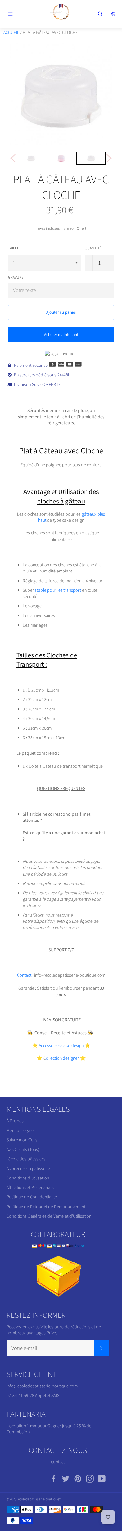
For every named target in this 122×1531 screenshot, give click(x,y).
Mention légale (20, 1130)
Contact (24, 975)
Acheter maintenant (61, 334)
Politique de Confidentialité (32, 1197)
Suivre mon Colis (22, 1140)
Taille (13, 247)
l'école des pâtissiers (26, 1159)
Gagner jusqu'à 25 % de (69, 1425)
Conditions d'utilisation (28, 1178)
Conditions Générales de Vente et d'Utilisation (49, 1216)
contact (58, 1462)
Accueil (11, 32)
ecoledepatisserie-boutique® (39, 1499)
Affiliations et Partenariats (30, 1187)
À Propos (15, 1121)
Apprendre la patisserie (28, 1168)
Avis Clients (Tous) (23, 1149)
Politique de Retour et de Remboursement (46, 1206)
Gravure (15, 277)
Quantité (93, 247)
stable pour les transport (58, 590)
